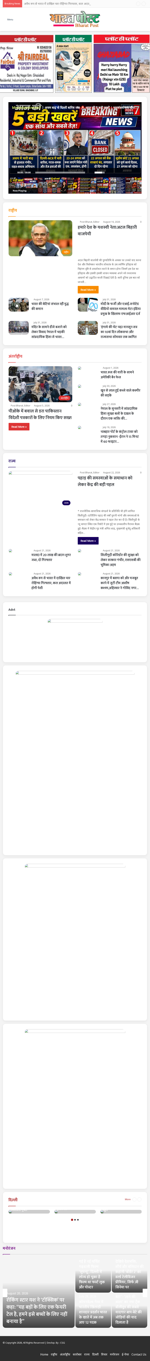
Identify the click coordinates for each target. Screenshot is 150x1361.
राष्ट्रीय (12, 210)
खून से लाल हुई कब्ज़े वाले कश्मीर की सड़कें (120, 393)
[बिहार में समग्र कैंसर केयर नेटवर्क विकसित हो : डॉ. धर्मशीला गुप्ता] (10, 1212)
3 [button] (78, 1220)
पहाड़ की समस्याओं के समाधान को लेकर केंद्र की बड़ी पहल (105, 481)
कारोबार (77, 1354)
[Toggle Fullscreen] (137, 172)
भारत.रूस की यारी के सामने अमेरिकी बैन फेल (117, 375)
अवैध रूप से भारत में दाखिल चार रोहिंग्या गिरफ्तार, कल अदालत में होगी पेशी (64, 4)
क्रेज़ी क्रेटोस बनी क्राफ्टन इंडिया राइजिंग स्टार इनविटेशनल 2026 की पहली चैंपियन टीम (91, 1310)
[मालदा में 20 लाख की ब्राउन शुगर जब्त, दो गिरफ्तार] (10, 551)
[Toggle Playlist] (131, 172)
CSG (62, 1342)
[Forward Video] (126, 172)
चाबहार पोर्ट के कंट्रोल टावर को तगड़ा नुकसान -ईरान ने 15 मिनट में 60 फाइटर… (120, 437)
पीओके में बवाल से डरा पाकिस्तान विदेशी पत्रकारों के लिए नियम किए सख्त (40, 414)
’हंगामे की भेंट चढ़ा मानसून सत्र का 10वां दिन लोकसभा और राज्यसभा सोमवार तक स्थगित (119, 332)
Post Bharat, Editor (90, 221)
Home (44, 1354)
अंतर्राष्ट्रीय (15, 356)
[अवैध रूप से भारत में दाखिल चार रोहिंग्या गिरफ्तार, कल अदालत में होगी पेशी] (10, 574)
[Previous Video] (120, 172)
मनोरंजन (9, 1248)
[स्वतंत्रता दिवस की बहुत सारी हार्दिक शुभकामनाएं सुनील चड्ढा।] (102, 1212)
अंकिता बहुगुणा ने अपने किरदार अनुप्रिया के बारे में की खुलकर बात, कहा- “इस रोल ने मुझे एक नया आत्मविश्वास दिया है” (93, 1271)
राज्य (12, 461)
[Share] (109, 172)
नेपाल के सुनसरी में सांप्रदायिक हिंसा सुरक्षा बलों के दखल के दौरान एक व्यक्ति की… (119, 413)
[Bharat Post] (75, 19)
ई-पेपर (125, 1354)
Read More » (88, 289)
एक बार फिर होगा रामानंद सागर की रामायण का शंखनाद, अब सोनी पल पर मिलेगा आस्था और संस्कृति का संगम (128, 1307)
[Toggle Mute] (90, 172)
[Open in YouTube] (115, 172)
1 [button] (72, 1220)
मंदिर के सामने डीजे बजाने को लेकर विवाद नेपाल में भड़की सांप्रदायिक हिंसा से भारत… (49, 332)
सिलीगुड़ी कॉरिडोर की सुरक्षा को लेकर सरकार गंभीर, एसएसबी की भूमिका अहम (120, 560)
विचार (104, 1354)
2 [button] (75, 1220)
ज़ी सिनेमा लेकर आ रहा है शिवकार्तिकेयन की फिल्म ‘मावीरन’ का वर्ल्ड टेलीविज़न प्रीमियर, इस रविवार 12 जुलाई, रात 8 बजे (129, 1271)
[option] (29, 1212)
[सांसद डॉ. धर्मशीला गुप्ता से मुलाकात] (56, 1212)
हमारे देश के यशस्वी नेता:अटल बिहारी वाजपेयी (107, 231)
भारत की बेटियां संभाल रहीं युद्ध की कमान (50, 306)
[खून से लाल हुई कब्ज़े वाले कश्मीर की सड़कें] (79, 386)
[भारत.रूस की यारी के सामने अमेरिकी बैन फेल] (79, 368)
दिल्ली (13, 1200)
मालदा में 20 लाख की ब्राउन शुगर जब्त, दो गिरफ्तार (51, 557)
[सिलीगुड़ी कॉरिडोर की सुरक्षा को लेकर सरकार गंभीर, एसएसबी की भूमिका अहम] (79, 551)
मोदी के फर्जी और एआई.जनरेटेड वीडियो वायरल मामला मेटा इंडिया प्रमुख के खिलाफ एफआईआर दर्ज (121, 309)
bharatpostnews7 (26, 107)
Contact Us (139, 1354)
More (128, 1199)
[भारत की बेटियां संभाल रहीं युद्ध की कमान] (19, 305)
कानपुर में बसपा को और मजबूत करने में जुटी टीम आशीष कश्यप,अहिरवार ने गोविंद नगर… (120, 583)
